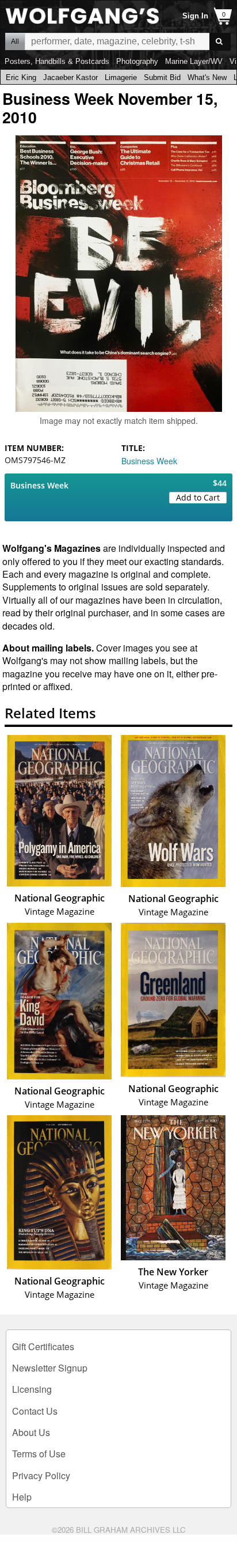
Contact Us (35, 1411)
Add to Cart (198, 497)
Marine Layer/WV (194, 61)
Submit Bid (162, 77)
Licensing (32, 1389)
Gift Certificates (43, 1346)
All (15, 41)
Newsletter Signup (49, 1367)
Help (22, 1496)
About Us (31, 1432)
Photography (137, 61)
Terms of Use (39, 1453)
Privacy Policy (41, 1475)
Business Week (149, 461)
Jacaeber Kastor (70, 77)
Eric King (21, 77)
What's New (207, 77)
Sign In (195, 16)
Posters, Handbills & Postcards (57, 61)
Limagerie (121, 77)
